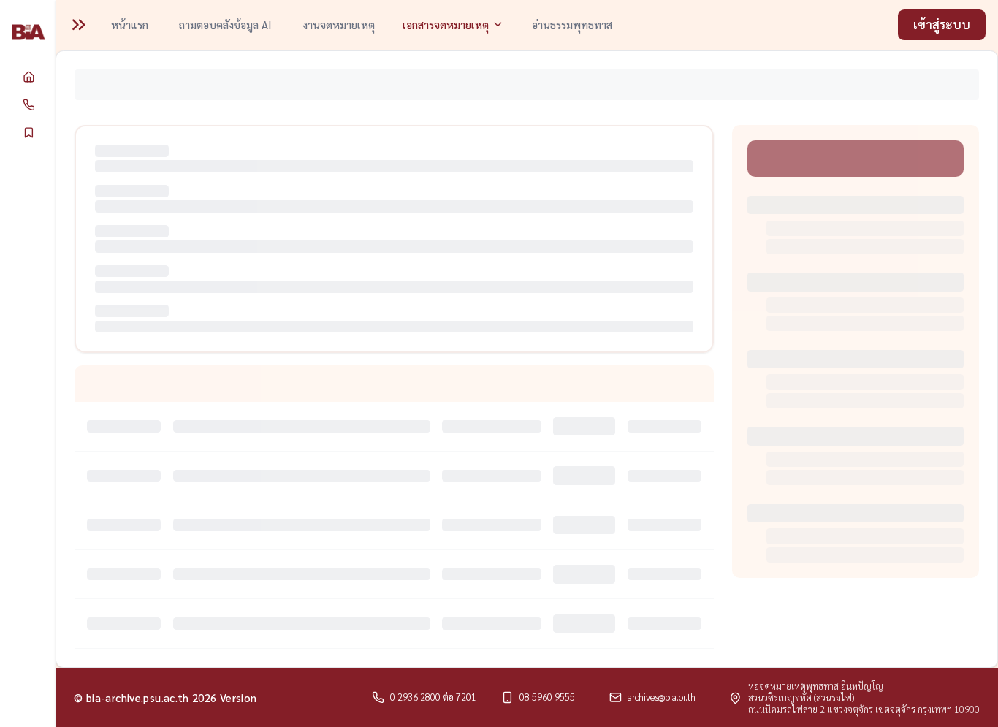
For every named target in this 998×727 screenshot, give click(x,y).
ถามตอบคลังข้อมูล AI (225, 24)
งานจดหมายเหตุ (338, 24)
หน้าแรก (129, 24)
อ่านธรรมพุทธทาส (572, 24)
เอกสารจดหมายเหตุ (446, 24)
